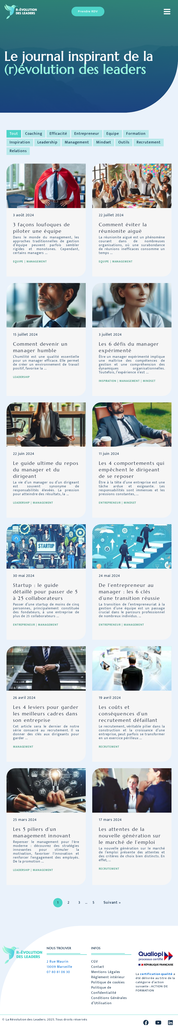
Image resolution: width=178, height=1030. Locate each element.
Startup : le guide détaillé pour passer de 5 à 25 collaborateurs (45, 591)
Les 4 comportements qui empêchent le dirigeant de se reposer (132, 469)
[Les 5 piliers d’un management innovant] (46, 790)
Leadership (47, 142)
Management (77, 142)
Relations (18, 151)
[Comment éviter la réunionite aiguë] (131, 185)
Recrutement (149, 142)
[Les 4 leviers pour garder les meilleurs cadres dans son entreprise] (46, 668)
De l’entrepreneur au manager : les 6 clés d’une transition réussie (129, 591)
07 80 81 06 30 (58, 972)
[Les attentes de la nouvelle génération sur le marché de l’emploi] (131, 790)
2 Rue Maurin (58, 962)
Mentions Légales (105, 972)
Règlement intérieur (108, 977)
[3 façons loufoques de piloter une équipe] (46, 185)
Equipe (112, 133)
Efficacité (58, 133)
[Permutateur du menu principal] (166, 11)
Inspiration (20, 142)
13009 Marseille (59, 967)
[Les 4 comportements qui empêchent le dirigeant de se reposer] (131, 424)
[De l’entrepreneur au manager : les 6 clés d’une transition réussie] (131, 546)
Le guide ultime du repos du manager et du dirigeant (46, 469)
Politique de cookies (108, 982)
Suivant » (112, 902)
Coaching (33, 133)
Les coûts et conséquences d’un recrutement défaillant (128, 713)
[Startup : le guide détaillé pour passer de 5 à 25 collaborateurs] (46, 546)
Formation (136, 133)
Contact (97, 967)
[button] (87, 11)
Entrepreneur (86, 133)
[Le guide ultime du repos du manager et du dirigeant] (46, 424)
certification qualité (156, 974)
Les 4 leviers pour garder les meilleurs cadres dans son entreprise (46, 713)
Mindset (103, 142)
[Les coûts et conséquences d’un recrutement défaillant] (131, 668)
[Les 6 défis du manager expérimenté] (131, 305)
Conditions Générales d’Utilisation (109, 1001)
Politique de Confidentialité (103, 990)
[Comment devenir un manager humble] (46, 305)
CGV (94, 961)
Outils (123, 142)
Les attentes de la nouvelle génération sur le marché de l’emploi (130, 835)
